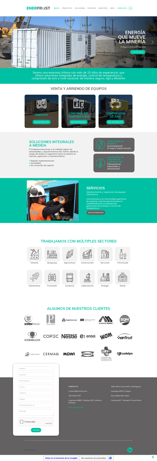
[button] (4, 42)
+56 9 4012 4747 (74, 396)
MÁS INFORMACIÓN (41, 122)
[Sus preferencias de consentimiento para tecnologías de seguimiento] (153, 457)
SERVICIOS (91, 8)
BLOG (112, 8)
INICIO (57, 8)
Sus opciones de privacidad (93, 458)
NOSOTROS (103, 8)
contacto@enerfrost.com (77, 391)
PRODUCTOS (67, 8)
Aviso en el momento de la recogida (61, 458)
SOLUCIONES (80, 8)
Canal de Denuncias (75, 407)
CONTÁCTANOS (23, 52)
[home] (38, 8)
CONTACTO (122, 8)
